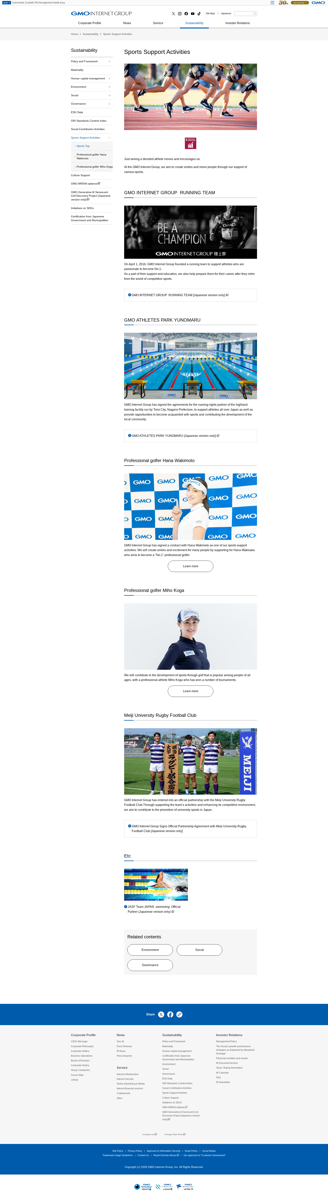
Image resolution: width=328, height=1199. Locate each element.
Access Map (77, 1075)
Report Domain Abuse (164, 1155)
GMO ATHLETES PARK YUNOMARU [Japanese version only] (174, 435)
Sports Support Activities (117, 33)
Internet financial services (92, 15)
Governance (150, 965)
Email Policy (191, 1151)
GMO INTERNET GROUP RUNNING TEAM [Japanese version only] (178, 295)
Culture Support (80, 175)
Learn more (190, 566)
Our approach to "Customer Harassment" (205, 1155)
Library (74, 1079)
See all (120, 1041)
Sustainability (194, 23)
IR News (121, 1051)
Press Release (85, 15)
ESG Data (77, 112)
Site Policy (117, 1151)
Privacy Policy (135, 1151)
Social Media (209, 1151)
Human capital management (177, 1051)
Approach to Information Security (163, 1151)
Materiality (77, 69)
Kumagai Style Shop (174, 1134)
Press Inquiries (124, 1056)
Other (119, 1098)
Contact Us (143, 1155)
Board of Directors (80, 1060)
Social (199, 949)
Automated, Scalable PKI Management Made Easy (34, 2)
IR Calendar (222, 1072)
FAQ (218, 1077)
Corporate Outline (80, 1051)
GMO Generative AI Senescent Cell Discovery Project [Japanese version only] (90, 196)
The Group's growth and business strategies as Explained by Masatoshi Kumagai (235, 1050)
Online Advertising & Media (131, 1083)
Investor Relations (238, 23)
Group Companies (80, 1070)
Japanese (226, 13)
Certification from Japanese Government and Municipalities (89, 218)
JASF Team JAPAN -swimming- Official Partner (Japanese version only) (154, 909)
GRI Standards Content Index (88, 120)
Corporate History (80, 1065)
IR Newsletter (223, 1082)
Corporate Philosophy (82, 1046)
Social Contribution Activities (88, 129)
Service (158, 23)
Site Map (210, 13)
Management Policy (226, 1041)
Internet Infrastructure (128, 1074)
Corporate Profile (89, 23)
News (127, 23)
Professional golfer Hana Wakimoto (91, 156)
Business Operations (89, 15)
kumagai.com (148, 1134)
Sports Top (83, 146)
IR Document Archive (227, 1063)
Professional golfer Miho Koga (95, 166)
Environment (150, 949)
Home (74, 33)
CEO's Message (79, 1041)
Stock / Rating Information (92, 14)
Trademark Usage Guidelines (117, 1155)
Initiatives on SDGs (82, 208)
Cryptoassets (148, 15)
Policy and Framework (173, 1041)
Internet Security (125, 1079)
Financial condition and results (232, 1058)
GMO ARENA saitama (84, 183)
